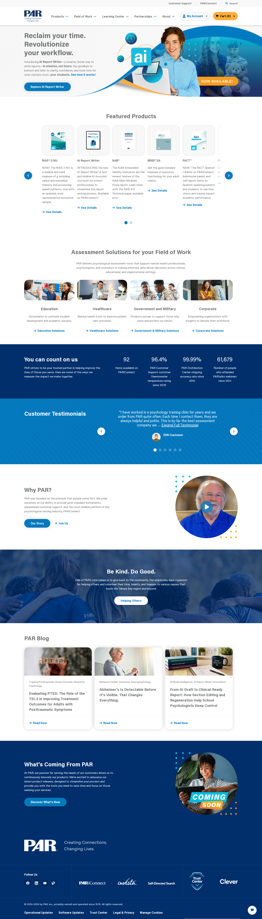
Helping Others (131, 600)
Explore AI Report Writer (47, 87)
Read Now (40, 723)
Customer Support (180, 3)
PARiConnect (208, 3)
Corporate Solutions (210, 330)
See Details (54, 212)
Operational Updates (38, 912)
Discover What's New (45, 802)
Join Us (63, 523)
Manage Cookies (151, 912)
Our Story (37, 523)
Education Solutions (51, 330)
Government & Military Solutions (157, 330)
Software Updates (71, 912)
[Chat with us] (252, 910)
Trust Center (98, 912)
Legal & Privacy (123, 912)
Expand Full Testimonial (179, 425)
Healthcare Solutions (104, 330)
